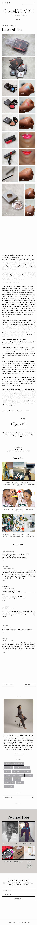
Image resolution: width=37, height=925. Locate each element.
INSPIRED (16, 771)
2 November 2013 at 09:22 (8, 568)
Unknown (5, 550)
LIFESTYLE (26, 771)
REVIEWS (28, 451)
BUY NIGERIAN (18, 451)
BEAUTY (13, 451)
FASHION (18, 767)
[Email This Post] (21, 449)
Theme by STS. (25, 922)
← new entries (7, 684)
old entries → (29, 684)
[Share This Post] (17, 449)
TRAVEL (20, 782)
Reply (3, 560)
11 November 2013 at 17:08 (8, 608)
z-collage (9, 786)
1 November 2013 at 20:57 (8, 551)
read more (18, 753)
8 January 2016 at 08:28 (7, 640)
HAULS (23, 451)
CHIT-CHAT (8, 767)
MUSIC (21, 775)
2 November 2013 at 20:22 (8, 588)
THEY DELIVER (9, 782)
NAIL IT (29, 775)
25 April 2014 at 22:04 (7, 627)
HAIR (26, 767)
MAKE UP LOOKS (10, 775)
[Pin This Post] (19, 449)
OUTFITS (8, 779)
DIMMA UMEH (18, 11)
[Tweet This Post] (15, 449)
